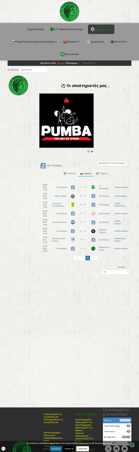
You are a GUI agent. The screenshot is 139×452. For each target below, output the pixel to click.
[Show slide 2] (92, 151)
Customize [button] (82, 449)
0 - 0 (83, 205)
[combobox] (33, 69)
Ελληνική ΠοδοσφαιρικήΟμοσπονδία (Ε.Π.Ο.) (84, 436)
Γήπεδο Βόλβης (120, 196)
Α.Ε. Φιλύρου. (62, 187)
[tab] (69, 173)
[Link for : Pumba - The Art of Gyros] (66, 121)
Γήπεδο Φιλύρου (121, 187)
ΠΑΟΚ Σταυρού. (61, 196)
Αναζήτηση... (13, 69)
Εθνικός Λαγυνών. (60, 222)
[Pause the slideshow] (85, 120)
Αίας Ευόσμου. (104, 214)
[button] (3, 449)
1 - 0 (83, 187)
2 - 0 (83, 231)
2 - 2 (83, 196)
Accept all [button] (56, 449)
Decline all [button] (69, 449)
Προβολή (121, 267)
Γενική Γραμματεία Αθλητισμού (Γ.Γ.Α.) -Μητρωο (84, 428)
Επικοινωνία (49, 435)
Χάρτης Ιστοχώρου (52, 433)
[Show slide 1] (88, 151)
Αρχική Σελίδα (35, 29)
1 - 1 (83, 222)
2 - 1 (83, 213)
